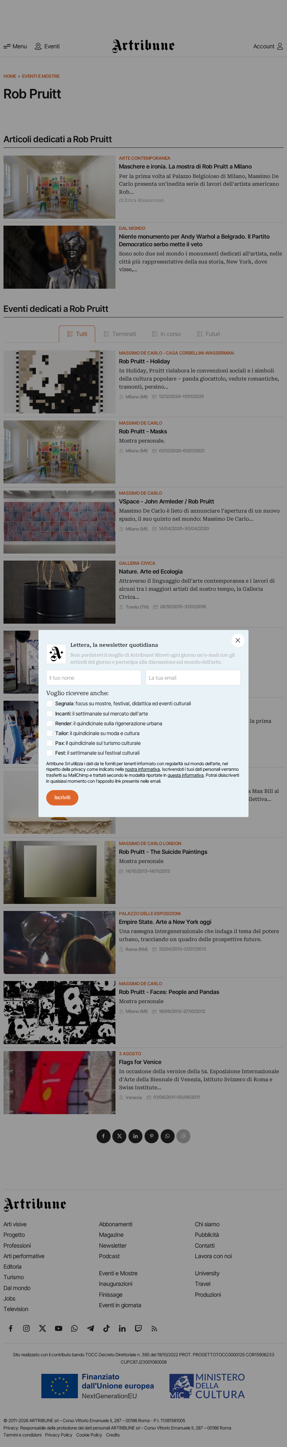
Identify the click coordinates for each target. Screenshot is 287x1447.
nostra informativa (142, 769)
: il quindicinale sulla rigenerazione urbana (108, 723)
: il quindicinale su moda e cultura (97, 733)
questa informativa (186, 775)
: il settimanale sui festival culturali (97, 753)
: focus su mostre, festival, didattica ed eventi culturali (123, 703)
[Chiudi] (238, 640)
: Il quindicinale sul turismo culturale (98, 743)
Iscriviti (62, 797)
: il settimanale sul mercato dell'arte (101, 714)
